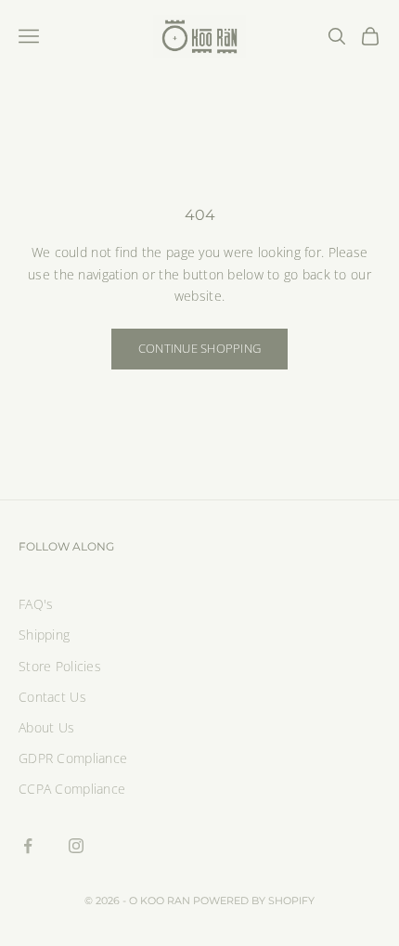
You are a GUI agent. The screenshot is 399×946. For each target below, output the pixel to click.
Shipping (44, 634)
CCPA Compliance (72, 788)
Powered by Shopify (254, 900)
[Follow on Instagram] (76, 845)
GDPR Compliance (73, 758)
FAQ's (36, 604)
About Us (46, 727)
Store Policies (60, 666)
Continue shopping (199, 348)
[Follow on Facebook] (28, 845)
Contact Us (52, 697)
